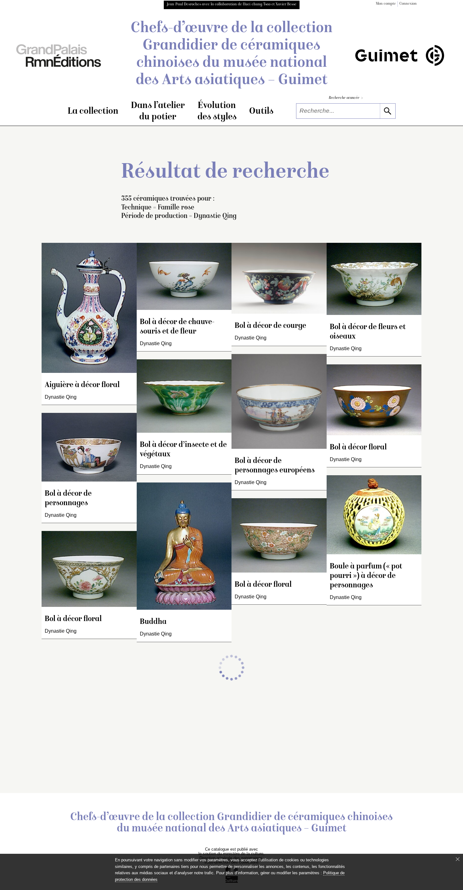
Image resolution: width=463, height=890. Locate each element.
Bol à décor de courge (270, 326)
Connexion (408, 4)
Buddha (153, 622)
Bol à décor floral (73, 619)
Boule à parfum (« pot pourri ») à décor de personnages (366, 576)
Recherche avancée (346, 98)
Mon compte (386, 4)
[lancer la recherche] (387, 111)
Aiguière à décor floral (82, 385)
